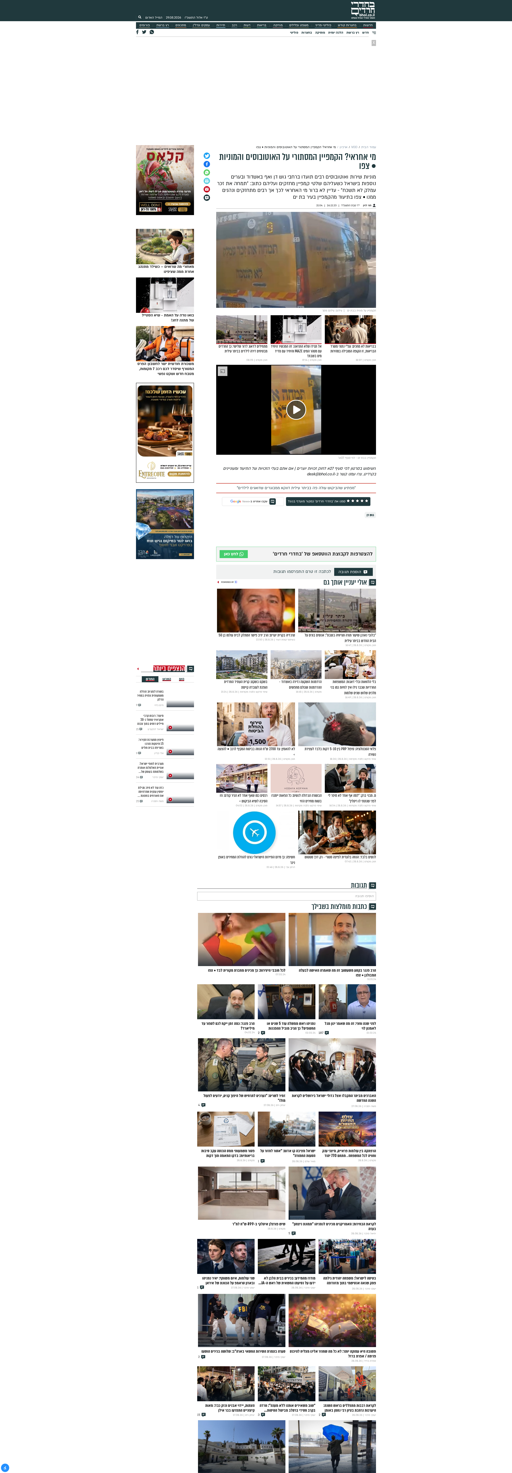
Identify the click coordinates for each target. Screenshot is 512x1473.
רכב (234, 25)
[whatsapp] (207, 172)
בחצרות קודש (347, 25)
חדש (365, 32)
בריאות (261, 25)
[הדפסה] (207, 181)
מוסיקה (320, 32)
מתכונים (180, 25)
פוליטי (294, 32)
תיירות (220, 25)
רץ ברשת (162, 25)
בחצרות (306, 32)
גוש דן (370, 515)
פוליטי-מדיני (323, 25)
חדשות (368, 25)
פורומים (144, 25)
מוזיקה (278, 25)
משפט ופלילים (298, 25)
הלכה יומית (335, 32)
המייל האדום (153, 17)
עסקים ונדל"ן (201, 25)
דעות (247, 25)
